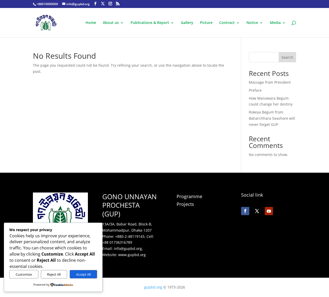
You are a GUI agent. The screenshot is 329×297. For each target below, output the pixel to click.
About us (111, 23)
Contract (227, 23)
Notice (252, 23)
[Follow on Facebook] (245, 211)
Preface (255, 90)
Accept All (83, 274)
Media (275, 23)
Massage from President (270, 82)
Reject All (54, 274)
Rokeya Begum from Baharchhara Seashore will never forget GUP (272, 118)
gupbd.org (153, 287)
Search (287, 57)
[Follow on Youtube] (269, 211)
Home (91, 23)
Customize (24, 274)
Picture (206, 23)
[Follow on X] (257, 211)
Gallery (187, 23)
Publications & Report (150, 23)
